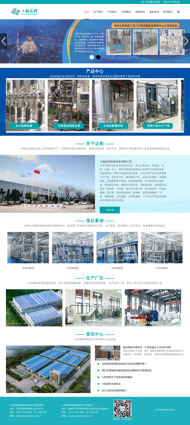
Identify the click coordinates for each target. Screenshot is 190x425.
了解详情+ (110, 210)
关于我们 (98, 11)
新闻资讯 (140, 11)
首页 (86, 11)
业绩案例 (126, 11)
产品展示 (112, 11)
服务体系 (154, 11)
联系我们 (168, 11)
